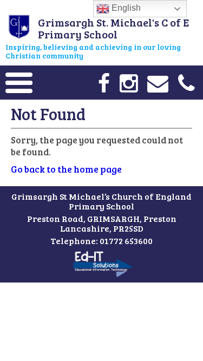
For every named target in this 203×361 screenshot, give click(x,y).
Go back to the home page (66, 169)
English (125, 7)
